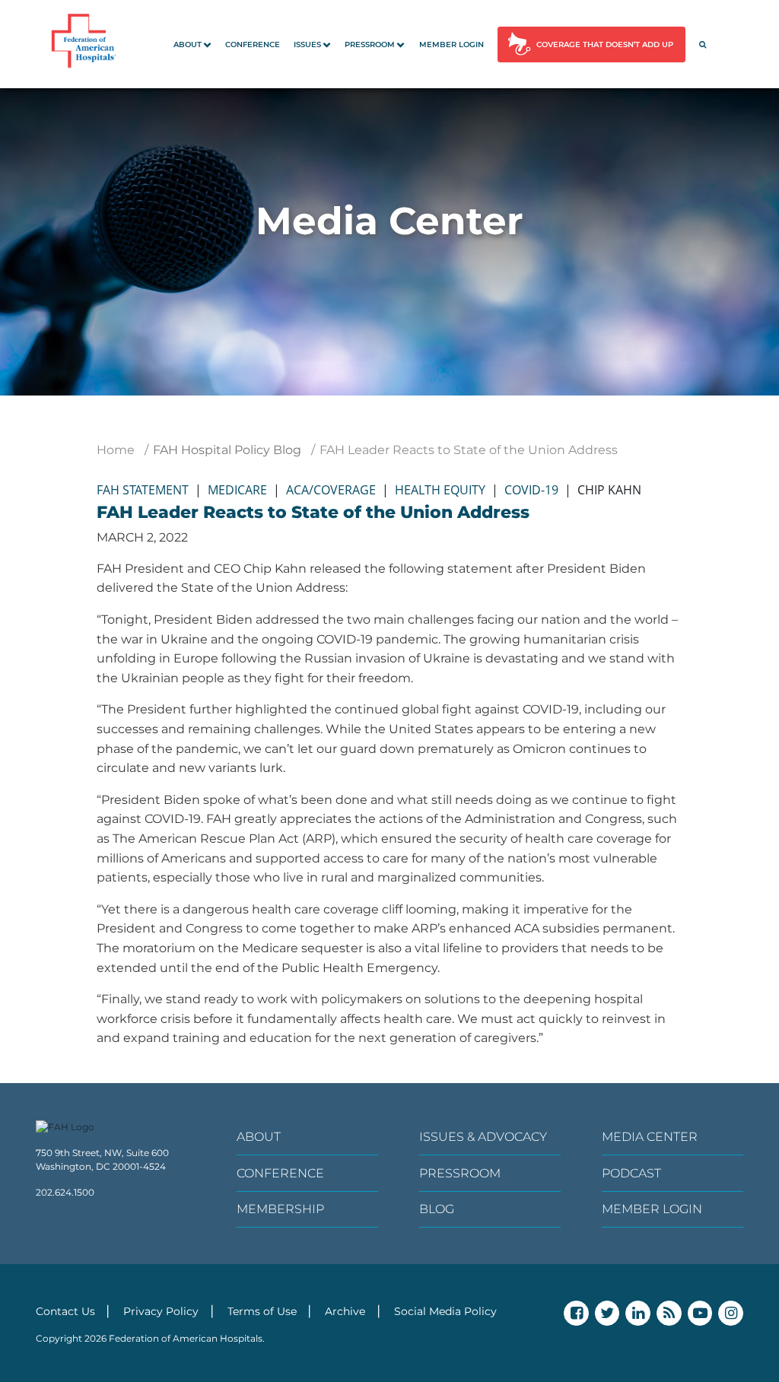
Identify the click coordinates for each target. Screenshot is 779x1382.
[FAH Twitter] (607, 1313)
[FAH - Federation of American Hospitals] (86, 44)
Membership (280, 1209)
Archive (345, 1311)
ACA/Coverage (331, 489)
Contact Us (65, 1311)
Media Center (650, 1136)
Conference (252, 44)
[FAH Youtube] (700, 1313)
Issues (307, 44)
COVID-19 (531, 489)
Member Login (451, 44)
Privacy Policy (161, 1311)
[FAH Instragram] (730, 1313)
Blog (436, 1209)
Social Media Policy (445, 1311)
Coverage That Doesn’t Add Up (604, 44)
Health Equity (440, 489)
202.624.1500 (65, 1192)
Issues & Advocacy (483, 1136)
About (187, 44)
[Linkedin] (637, 1313)
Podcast (631, 1173)
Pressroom (370, 44)
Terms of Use (262, 1311)
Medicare (237, 489)
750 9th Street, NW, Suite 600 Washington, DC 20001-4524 (102, 1159)
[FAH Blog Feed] (669, 1313)
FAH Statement (143, 489)
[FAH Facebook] (576, 1313)
